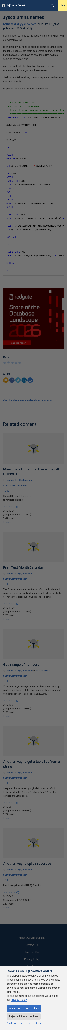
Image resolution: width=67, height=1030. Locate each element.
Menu (62, 5)
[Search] (52, 5)
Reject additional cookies (23, 1016)
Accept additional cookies (24, 1008)
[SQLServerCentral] (2, 5)
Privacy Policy (19, 999)
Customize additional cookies (24, 1023)
